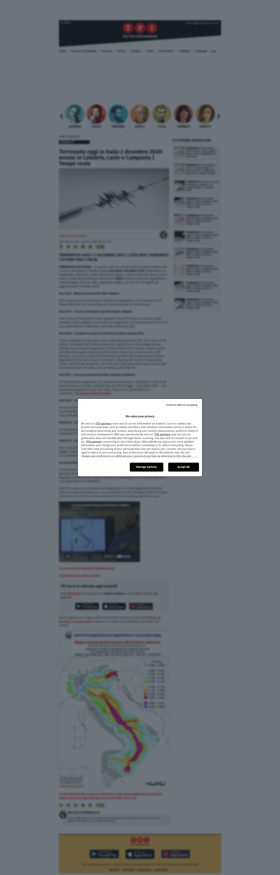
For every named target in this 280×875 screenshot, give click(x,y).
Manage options (146, 466)
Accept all (184, 466)
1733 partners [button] (103, 423)
